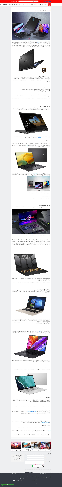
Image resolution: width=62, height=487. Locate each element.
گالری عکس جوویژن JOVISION (12, 4)
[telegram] (22, 480)
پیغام (49, 461)
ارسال (37, 467)
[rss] (18, 481)
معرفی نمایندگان (39, 4)
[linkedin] (13, 480)
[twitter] (16, 480)
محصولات (43, 4)
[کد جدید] (32, 466)
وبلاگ (8, 4)
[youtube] (14, 480)
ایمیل (49, 457)
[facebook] (17, 480)
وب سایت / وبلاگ (48, 459)
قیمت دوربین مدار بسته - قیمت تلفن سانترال (29, 4)
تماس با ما (1, 4)
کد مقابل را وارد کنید (48, 465)
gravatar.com (20, 459)
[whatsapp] (18, 480)
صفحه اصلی (45, 4)
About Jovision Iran (5, 4)
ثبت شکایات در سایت (35, 481)
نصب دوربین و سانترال (35, 4)
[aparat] (21, 480)
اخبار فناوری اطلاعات (20, 4)
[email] (16, 481)
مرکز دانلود (17, 4)
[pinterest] (12, 480)
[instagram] (20, 480)
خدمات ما (23, 4)
